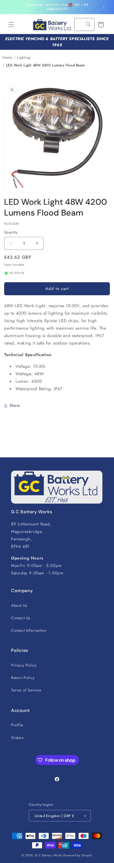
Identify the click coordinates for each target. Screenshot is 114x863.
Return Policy (23, 677)
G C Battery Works (48, 855)
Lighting (23, 57)
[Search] (88, 24)
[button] (11, 25)
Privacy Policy (23, 665)
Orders (17, 737)
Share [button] (15, 405)
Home (7, 57)
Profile (17, 725)
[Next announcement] (104, 7)
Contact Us (20, 618)
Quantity (10, 232)
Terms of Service (26, 690)
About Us (19, 605)
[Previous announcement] (10, 7)
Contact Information (28, 630)
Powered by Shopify (78, 855)
